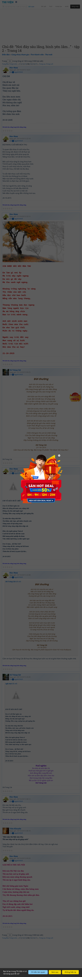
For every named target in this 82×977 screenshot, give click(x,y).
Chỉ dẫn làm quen (38, 972)
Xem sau (54, 972)
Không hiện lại (70, 972)
